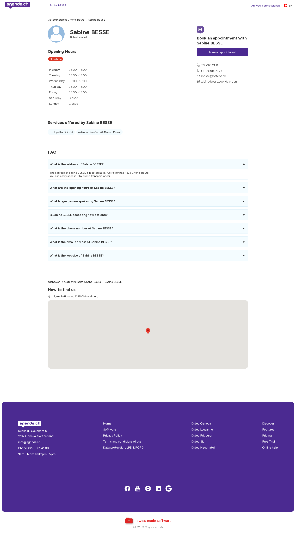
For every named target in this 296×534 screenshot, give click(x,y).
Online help (270, 447)
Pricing (267, 435)
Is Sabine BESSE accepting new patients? (79, 215)
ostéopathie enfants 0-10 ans (99, 132)
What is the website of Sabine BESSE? (77, 255)
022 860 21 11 (209, 65)
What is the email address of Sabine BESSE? (81, 242)
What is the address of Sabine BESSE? (77, 164)
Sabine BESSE (58, 5)
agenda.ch (54, 281)
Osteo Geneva (201, 423)
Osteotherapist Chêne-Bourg (66, 19)
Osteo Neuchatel (203, 447)
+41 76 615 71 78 (212, 70)
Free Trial (268, 441)
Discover (268, 423)
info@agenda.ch (29, 442)
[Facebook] (127, 489)
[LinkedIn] (158, 489)
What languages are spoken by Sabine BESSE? (82, 201)
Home (107, 423)
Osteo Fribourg (201, 435)
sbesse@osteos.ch (213, 76)
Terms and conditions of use (122, 441)
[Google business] (168, 489)
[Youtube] (137, 489)
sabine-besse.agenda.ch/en (219, 81)
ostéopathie (61, 132)
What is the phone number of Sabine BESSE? (81, 228)
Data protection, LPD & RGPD (123, 447)
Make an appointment (222, 52)
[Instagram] (148, 489)
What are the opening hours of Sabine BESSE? (82, 187)
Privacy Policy (112, 435)
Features (268, 429)
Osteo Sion (198, 441)
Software (109, 429)
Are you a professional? (265, 5)
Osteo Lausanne (202, 429)
